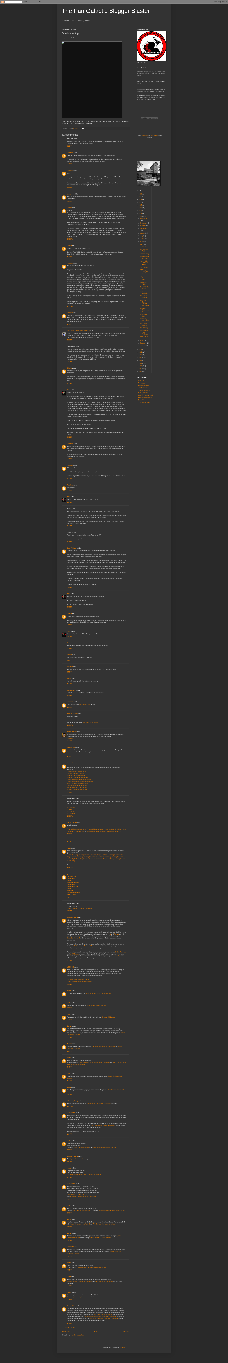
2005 (140, 369)
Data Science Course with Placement (99, 1103)
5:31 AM (69, 459)
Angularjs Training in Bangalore (77, 778)
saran (69, 848)
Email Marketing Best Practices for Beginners (91, 1267)
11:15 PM (70, 757)
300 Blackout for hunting (90, 722)
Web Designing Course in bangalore (79, 780)
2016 (140, 208)
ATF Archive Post (144, 250)
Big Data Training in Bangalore (77, 787)
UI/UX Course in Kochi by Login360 (78, 980)
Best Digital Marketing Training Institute (98, 993)
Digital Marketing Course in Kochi (100, 1238)
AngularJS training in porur (76, 831)
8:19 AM (69, 478)
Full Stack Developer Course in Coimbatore (104, 1318)
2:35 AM (69, 1177)
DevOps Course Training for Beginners (79, 1281)
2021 (140, 194)
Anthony (70, 666)
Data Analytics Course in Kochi (77, 1194)
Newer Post (66, 1331)
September (143, 228)
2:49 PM (69, 362)
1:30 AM (69, 684)
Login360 (116, 956)
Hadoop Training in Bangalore (77, 789)
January (143, 346)
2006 (140, 366)
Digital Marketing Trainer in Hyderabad (79, 908)
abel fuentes (71, 690)
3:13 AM (69, 996)
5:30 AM (69, 1256)
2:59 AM (69, 897)
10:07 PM (70, 1106)
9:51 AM (69, 672)
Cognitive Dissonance (144, 309)
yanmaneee (71, 874)
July (141, 236)
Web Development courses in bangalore (80, 782)
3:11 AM (69, 1286)
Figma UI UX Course (108, 1017)
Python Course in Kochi (77, 1159)
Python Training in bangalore (76, 772)
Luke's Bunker (142, 393)
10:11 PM (70, 867)
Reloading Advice (143, 283)
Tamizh (69, 1026)
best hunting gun (85, 704)
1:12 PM (69, 340)
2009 (140, 357)
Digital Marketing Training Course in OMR (85, 857)
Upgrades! (143, 246)
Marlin (69, 678)
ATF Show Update (143, 324)
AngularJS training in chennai (77, 829)
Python (116, 934)
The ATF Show (154, 135)
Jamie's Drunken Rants (145, 395)
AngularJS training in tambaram (96, 831)
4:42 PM (69, 526)
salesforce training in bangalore (77, 785)
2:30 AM (69, 660)
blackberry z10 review (144, 319)
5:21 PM (69, 542)
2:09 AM (69, 1094)
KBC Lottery (71, 807)
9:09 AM (69, 201)
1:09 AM (69, 707)
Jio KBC (69, 809)
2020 (140, 197)
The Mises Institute (144, 402)
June (142, 238)
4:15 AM (69, 1037)
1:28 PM (69, 502)
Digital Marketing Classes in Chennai (104, 1147)
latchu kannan (72, 822)
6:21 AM (69, 146)
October (143, 226)
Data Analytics (88, 946)
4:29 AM (69, 960)
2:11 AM (69, 1020)
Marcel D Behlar (72, 714)
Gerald (69, 655)
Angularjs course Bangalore (76, 775)
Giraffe (69, 208)
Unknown (70, 152)
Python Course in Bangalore (76, 773)
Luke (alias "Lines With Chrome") (78, 330)
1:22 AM (69, 1051)
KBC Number (71, 813)
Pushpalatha (71, 1113)
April (142, 244)
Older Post (125, 1331)
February (143, 343)
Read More (70, 738)
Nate (68, 390)
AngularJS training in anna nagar (98, 829)
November (143, 223)
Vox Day (141, 380)
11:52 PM (70, 842)
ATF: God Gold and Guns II (145, 257)
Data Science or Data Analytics (96, 1005)
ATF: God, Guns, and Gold (144, 271)
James (69, 643)
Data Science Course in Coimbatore (103, 1046)
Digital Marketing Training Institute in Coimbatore (94, 1062)
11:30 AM (70, 257)
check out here (72, 754)
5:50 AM (69, 1161)
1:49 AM (69, 1081)
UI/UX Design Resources (75, 1175)
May (141, 241)
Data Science (76, 946)
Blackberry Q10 (143, 315)
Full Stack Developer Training (103, 1314)
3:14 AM (69, 1008)
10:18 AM (70, 239)
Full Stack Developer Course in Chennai (112, 1210)
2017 (140, 205)
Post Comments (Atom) (78, 1335)
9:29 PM (69, 984)
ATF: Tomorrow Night (144, 278)
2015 (140, 210)
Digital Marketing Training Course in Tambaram (87, 859)
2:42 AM (69, 1067)
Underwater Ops (143, 385)
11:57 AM (70, 306)
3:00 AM (69, 1213)
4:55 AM (69, 1227)
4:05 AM (69, 1240)
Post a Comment (70, 1327)
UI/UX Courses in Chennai (92, 1175)
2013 (140, 216)
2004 (140, 371)
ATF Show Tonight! (143, 296)
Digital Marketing (120, 952)
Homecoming (144, 254)
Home (96, 1331)
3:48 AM (69, 741)
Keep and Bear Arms (145, 397)
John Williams (71, 548)
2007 (140, 363)
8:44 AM (69, 164)
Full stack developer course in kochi (104, 1224)
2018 (140, 202)
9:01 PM (69, 437)
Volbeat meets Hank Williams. (144, 332)
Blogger (122, 1348)
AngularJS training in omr (117, 829)
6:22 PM (69, 587)
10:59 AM (70, 816)
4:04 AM (69, 1150)
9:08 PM (69, 607)
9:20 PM (69, 911)
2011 (140, 352)
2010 (140, 355)
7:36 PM (69, 695)
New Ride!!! (144, 337)
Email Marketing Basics (81, 1147)
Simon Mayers (72, 731)
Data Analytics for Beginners (76, 1297)
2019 (140, 199)
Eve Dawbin (71, 747)
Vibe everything (72, 917)
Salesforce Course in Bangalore (77, 783)
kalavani (70, 763)
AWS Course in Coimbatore (104, 1281)
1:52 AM (69, 1323)
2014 (140, 213)
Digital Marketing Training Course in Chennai (82, 855)
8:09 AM (69, 637)
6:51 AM (69, 625)
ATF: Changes (144, 328)
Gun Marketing (144, 292)
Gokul (69, 1087)
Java (109, 934)
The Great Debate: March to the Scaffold (145, 303)
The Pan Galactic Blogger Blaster (106, 10)
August (142, 233)
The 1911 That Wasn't (144, 287)
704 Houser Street (144, 390)
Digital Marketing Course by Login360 (79, 981)
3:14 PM (69, 383)
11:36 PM (70, 725)
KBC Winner (71, 811)
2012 (140, 349)
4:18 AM (69, 1299)
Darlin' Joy (141, 400)
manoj (69, 991)
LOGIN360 (70, 967)
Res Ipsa (70, 170)
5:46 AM (69, 1199)
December (143, 218)
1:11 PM (69, 324)
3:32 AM (69, 648)
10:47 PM (70, 1134)
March (142, 340)
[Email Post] (82, 128)
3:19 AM (69, 792)
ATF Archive (144, 267)
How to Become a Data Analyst (82, 1210)
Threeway (141, 383)
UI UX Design (74, 954)
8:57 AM (69, 187)
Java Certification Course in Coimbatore (83, 1196)
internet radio (145, 135)
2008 (140, 360)
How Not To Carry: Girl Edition (144, 262)
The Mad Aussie (143, 388)
